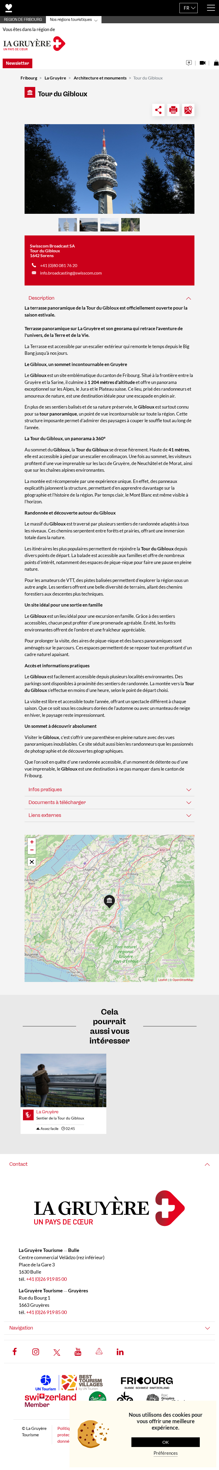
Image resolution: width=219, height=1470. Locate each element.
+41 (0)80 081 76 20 (58, 265)
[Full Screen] (32, 862)
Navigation (21, 1328)
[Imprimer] (173, 110)
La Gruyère (55, 77)
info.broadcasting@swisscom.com (71, 272)
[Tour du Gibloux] (109, 169)
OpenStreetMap (183, 979)
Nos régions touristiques (71, 19)
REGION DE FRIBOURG (23, 19)
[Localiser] (188, 110)
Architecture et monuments (100, 77)
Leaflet (162, 979)
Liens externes (45, 815)
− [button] (32, 850)
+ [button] (32, 842)
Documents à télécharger (57, 802)
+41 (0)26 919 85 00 (46, 1279)
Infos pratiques (45, 790)
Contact (18, 1164)
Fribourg (29, 77)
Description (41, 298)
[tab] (109, 298)
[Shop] (216, 61)
